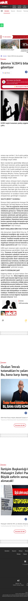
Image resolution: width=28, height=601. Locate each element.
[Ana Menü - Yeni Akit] (2, 11)
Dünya (20, 551)
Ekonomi (19, 11)
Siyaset (13, 11)
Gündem (6, 11)
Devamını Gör (19, 425)
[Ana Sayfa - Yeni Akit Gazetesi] (4, 2)
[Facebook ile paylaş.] (26, 72)
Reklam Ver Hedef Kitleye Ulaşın (18, 584)
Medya (19, 554)
